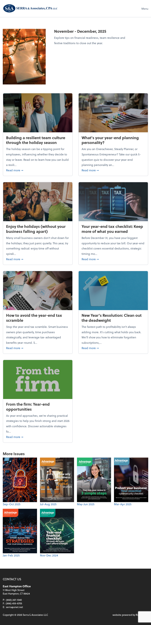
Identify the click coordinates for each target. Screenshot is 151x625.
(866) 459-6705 (14, 603)
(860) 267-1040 (14, 600)
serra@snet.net (14, 607)
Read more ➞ (38, 170)
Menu (144, 9)
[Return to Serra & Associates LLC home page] (30, 8)
